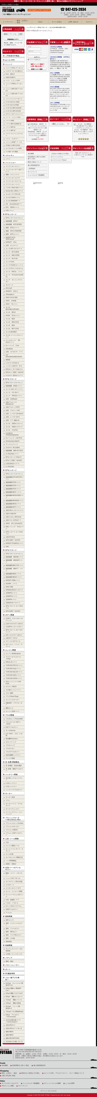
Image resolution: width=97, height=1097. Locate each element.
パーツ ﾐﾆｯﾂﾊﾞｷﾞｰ (12, 139)
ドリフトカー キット (13, 166)
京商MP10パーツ (11, 596)
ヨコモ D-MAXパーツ (13, 197)
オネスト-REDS (11, 686)
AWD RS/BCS (10, 77)
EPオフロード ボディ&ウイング (14, 631)
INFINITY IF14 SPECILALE (10, 238)
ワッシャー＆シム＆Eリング (14, 895)
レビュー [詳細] (81, 119)
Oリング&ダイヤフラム (13, 906)
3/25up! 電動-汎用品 (13, 1003)
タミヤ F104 (10, 262)
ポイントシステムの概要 (52, 1083)
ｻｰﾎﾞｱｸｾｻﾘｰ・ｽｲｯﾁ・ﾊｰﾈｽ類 (14, 734)
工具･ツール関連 (12, 839)
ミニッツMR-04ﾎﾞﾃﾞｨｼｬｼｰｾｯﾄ (14, 94)
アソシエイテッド (12, 444)
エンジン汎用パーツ (12, 711)
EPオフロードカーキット (14, 382)
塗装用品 (9, 941)
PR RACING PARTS (12, 441)
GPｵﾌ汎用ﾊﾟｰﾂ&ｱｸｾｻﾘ (13, 611)
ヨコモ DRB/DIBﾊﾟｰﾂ (13, 201)
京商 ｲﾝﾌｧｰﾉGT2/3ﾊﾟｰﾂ (13, 520)
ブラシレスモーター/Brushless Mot (13, 819)
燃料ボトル (9, 708)
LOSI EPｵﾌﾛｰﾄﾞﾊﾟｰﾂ (12, 463)
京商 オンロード (12, 245)
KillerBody (9, 349)
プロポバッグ (10, 745)
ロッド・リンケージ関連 (14, 891)
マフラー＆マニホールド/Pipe (13, 658)
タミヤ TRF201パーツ (14, 395)
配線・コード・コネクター (14, 874)
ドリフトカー (10, 163)
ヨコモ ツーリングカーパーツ (14, 336)
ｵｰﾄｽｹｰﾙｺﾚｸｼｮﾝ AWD (12, 102)
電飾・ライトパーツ (12, 174)
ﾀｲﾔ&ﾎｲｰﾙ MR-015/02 (13, 145)
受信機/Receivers (12, 738)
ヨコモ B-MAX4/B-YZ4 (57, 27)
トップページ (30, 27)
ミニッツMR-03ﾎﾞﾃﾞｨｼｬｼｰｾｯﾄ (14, 90)
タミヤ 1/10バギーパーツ (14, 389)
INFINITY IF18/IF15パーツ (14, 543)
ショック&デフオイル (13, 878)
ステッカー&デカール (13, 641)
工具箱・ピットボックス (14, 954)
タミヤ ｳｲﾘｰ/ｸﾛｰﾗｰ (12, 392)
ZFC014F (9, 288)
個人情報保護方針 (34, 165)
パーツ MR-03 (10, 127)
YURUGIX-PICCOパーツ (14, 665)
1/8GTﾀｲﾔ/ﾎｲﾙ (10, 537)
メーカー (55, 119)
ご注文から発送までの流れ (10, 4)
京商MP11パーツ (11, 593)
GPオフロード (11, 550)
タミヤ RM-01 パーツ (14, 271)
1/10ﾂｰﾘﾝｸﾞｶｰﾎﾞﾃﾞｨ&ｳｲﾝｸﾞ (14, 623)
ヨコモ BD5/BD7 (11, 332)
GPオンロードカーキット (14, 474)
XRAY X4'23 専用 (11, 297)
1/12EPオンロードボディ (14, 626)
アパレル (9, 912)
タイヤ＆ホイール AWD (14, 148)
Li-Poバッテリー (11, 783)
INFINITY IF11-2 (12, 291)
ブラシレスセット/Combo (15, 823)
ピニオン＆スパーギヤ (13, 888)
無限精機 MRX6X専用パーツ (14, 496)
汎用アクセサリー (12, 909)
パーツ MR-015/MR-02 (13, 124)
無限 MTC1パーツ (12, 234)
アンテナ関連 (10, 758)
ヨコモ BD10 (11, 312)
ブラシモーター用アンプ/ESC (13, 723)
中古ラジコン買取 (8, 1086)
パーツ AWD (10, 120)
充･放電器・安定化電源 (14, 765)
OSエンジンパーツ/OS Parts (13, 682)
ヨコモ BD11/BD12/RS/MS (12, 308)
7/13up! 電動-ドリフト (14, 1000)
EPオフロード (11, 379)
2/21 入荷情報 (55, 73)
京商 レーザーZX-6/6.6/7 (14, 413)
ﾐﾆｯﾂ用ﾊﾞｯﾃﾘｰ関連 (12, 151)
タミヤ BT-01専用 (12, 252)
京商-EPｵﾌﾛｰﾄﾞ (11, 1025)
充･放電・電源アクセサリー (14, 770)
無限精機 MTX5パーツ (13, 485)
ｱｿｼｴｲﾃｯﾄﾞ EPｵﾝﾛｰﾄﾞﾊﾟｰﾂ (14, 375)
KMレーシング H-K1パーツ (15, 527)
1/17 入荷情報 (55, 103)
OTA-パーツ (10, 210)
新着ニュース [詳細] (60, 42)
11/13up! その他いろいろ (14, 1041)
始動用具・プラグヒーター (14, 704)
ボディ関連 (9, 615)
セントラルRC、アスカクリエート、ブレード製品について (64, 1073)
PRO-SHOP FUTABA (44, 1095)
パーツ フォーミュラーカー (14, 134)
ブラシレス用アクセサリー (14, 834)
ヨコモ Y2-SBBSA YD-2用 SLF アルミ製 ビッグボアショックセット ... (83, 132)
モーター (8, 793)
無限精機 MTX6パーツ (13, 482)
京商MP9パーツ (11, 599)
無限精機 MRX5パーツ (13, 504)
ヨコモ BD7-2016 (12, 328)
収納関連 (8, 945)
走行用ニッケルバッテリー (14, 779)
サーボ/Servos (10, 730)
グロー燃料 (9, 693)
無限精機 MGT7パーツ (13, 507)
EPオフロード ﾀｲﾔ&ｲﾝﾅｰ (14, 457)
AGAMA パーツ (11, 583)
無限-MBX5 (9, 1031)
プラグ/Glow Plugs (12, 696)
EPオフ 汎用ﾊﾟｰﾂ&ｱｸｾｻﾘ (14, 460)
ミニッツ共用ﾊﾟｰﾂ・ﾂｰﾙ (14, 142)
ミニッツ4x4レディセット (14, 68)
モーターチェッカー (12, 809)
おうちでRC (10, 60)
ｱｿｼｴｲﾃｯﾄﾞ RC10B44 (13, 447)
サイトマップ (32, 172)
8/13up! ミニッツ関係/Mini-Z (13, 1007)
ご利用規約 (31, 168)
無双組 (8, 359)
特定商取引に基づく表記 (20, 1065)
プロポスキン (10, 748)
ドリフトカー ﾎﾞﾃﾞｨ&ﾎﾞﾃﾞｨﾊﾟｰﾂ (15, 170)
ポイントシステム (57, 157)
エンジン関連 (10, 650)
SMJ (7, 546)
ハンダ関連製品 (11, 860)
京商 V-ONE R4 (11, 513)
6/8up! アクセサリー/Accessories (12, 1015)
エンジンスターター (12, 699)
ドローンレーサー (12, 965)
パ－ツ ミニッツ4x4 (13, 117)
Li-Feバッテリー (11, 786)
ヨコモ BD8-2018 (12, 322)
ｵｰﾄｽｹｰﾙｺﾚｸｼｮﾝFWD (12, 105)
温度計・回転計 (11, 864)
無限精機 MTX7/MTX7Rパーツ (14, 478)
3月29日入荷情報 (56, 47)
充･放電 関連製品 (12, 762)
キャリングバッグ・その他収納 (14, 950)
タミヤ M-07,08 (11, 258)
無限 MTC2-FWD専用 (13, 231)
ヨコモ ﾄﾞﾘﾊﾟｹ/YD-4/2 (13, 194)
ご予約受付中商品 (12, 56)
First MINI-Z (10, 74)
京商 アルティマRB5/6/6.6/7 (11, 403)
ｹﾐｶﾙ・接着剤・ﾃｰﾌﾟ (12, 900)
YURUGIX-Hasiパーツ (13, 668)
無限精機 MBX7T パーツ (14, 569)
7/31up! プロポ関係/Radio (14, 1011)
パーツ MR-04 (10, 130)
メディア (8, 958)
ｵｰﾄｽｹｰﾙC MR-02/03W (13, 111)
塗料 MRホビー (11, 932)
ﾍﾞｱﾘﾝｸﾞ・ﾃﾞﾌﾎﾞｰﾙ (12, 903)
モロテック (9, 285)
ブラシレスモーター (12, 826)
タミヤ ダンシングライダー (14, 280)
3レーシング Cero (12, 345)
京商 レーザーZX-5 (13, 417)
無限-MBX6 (9, 1035)
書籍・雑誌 (9, 961)
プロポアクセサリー (12, 752)
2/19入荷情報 (54, 87)
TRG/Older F (10, 294)
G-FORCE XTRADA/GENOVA (12, 434)
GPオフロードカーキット (14, 553)
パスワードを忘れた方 (34, 59)
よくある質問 (69, 1083)
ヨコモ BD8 (10, 325)
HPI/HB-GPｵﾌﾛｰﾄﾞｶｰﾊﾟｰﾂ (14, 590)
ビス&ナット (10, 885)
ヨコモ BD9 (10, 319)
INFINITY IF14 (11, 242)
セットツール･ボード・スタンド (14, 850)
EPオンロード (11, 214)
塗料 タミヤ (10, 920)
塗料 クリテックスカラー (14, 924)
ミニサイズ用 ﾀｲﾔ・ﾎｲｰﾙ (14, 366)
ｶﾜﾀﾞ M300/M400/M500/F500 (14, 355)
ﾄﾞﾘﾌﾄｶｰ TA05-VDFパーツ (14, 187)
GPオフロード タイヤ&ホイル (14, 607)
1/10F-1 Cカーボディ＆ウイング (14, 619)
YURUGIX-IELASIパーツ (14, 672)
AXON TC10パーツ (13, 315)
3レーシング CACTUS (14, 438)
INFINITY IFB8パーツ (13, 580)
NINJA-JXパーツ (11, 662)
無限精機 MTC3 (11, 221)
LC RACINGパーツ (12, 454)
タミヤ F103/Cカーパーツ (14, 265)
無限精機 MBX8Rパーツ (14, 557)
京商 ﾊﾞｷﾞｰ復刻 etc (12, 420)
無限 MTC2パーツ (12, 227)
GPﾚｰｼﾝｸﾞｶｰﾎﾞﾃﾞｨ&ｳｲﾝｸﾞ (14, 635)
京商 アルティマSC (13, 410)
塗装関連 (8, 916)
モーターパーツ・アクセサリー (14, 804)
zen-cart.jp (67, 1095)
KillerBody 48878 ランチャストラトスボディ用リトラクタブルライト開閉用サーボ (37, 134)
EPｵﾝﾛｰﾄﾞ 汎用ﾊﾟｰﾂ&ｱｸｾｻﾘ (14, 372)
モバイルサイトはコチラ (10, 1083)
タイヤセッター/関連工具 (14, 857)
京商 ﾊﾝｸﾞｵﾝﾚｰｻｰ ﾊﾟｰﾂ (14, 352)
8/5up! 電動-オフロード (14, 996)
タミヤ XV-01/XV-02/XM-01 (15, 276)
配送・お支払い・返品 (9, 1073)
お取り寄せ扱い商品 (8, 1075)
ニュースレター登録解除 (36, 175)
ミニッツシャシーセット (14, 98)
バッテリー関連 (11, 774)
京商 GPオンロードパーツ (14, 510)
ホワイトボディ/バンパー (14, 114)
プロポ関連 (9, 715)
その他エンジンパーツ (13, 690)
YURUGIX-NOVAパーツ (14, 678)
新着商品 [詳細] (35, 119)
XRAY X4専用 (11, 301)
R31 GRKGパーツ (12, 207)
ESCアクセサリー (12, 727)
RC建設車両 (10, 973)
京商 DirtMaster (11, 399)
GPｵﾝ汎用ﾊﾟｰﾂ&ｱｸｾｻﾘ (13, 540)
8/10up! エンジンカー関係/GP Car (14, 984)
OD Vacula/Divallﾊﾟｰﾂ (13, 204)
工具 (7, 842)
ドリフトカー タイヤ (13, 178)
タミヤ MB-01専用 (12, 255)
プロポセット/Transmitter (14, 719)
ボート (8, 969)
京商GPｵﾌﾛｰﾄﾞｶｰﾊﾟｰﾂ (13, 603)
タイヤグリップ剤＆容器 (14, 881)
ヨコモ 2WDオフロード (14, 423)
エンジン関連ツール (12, 845)
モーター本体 (10, 797)
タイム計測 (9, 854)
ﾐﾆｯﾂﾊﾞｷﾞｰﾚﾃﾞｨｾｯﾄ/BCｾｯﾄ (14, 71)
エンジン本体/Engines (13, 653)
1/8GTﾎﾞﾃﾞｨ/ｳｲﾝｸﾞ (12, 638)
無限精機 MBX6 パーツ (13, 574)
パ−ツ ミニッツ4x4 (13, 80)
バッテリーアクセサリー (14, 790)
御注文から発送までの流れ (30, 1073)
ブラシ (8, 800)
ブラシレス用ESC (12, 830)
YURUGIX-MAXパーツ (13, 675)
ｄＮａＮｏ (9, 155)
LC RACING (10, 466)
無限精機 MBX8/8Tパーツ (14, 561)
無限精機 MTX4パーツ (13, 489)
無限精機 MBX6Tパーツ (14, 577)
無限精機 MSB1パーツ (14, 386)
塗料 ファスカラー (12, 928)
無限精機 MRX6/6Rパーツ (14, 500)
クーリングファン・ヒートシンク (14, 813)
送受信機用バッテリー (13, 755)
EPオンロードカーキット (14, 218)
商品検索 (8, 29)
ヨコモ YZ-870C (12, 430)
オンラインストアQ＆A (59, 160)
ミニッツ (8, 64)
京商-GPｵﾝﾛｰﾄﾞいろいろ (14, 1028)
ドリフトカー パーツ (13, 184)
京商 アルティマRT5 (13, 407)
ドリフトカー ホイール (13, 181)
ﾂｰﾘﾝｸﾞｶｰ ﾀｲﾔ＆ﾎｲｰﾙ (12, 363)
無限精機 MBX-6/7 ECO (14, 450)
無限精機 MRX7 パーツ (13, 492)
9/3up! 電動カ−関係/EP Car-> (13, 989)
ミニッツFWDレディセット (14, 84)
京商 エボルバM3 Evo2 (13, 517)
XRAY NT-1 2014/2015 (14, 523)
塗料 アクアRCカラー (14, 935)
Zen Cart (60, 1095)
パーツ (8, 159)
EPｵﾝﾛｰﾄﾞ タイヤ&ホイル (14, 369)
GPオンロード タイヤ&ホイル (14, 533)
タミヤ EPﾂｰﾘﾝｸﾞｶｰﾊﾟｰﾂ (14, 248)
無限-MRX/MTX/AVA (12, 1038)
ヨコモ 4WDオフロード (14, 427)
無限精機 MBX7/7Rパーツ (14, 565)
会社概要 (31, 153)
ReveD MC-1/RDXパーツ (14, 191)
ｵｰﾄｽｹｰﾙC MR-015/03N (13, 108)
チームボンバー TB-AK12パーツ (13, 341)
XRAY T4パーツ (12, 304)
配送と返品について (34, 162)
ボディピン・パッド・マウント (14, 645)
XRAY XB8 (9, 587)
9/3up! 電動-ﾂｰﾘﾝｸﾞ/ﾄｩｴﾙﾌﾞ (14, 993)
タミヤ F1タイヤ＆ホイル (14, 268)
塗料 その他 (10, 938)
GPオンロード (11, 470)
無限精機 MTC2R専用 (14, 224)
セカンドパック (11, 742)
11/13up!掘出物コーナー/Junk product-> (13, 1021)
